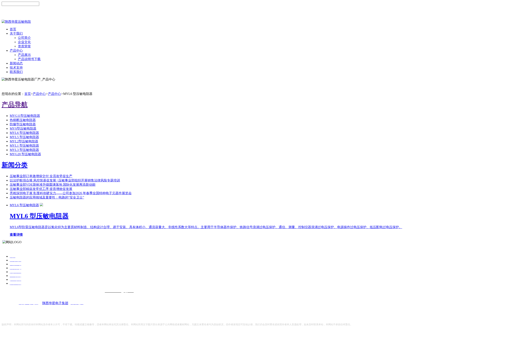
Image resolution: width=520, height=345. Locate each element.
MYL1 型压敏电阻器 (24, 145)
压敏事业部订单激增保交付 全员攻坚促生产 (41, 176)
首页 (13, 29)
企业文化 (24, 42)
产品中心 (16, 50)
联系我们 (16, 72)
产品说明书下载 (29, 59)
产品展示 (24, 54)
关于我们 (16, 33)
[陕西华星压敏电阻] (16, 21)
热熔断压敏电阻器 (23, 120)
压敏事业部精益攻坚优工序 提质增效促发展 (41, 189)
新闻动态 (16, 63)
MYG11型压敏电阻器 (25, 115)
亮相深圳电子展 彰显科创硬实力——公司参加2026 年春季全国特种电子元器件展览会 (71, 193)
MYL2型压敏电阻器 (24, 141)
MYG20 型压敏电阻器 (25, 154)
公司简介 (24, 37)
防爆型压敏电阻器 (23, 124)
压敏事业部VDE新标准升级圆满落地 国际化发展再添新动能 (52, 184)
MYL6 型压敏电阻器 (24, 133)
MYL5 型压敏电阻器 (24, 137)
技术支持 (16, 67)
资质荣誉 (24, 46)
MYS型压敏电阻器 (23, 128)
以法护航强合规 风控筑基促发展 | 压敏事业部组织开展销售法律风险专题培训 (65, 180)
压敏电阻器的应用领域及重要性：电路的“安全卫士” (47, 197)
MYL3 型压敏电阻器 (24, 150)
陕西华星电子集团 (55, 303)
